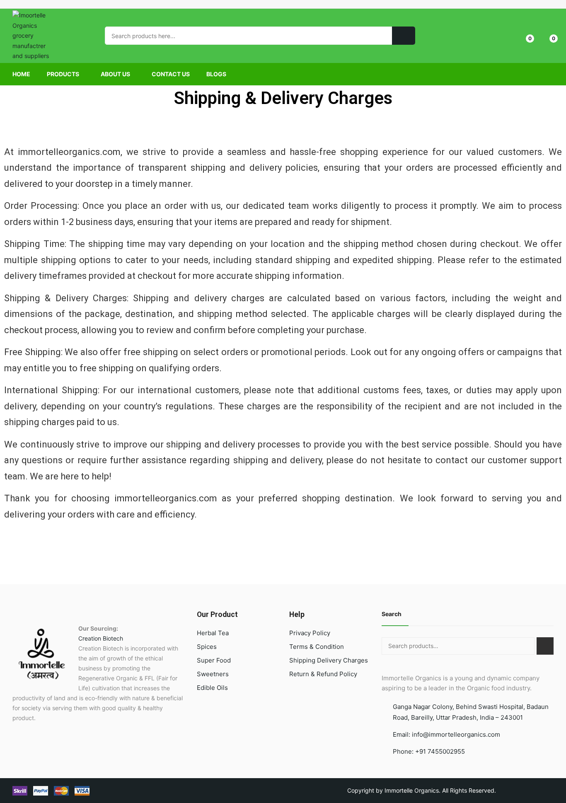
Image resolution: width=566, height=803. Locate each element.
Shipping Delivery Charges (328, 660)
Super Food (214, 660)
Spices (207, 647)
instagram (39, 4)
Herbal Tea (213, 633)
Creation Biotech (100, 638)
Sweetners (213, 674)
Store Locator (550, 4)
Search (392, 613)
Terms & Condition (316, 647)
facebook (16, 4)
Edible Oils (212, 688)
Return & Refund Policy (323, 674)
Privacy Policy (309, 633)
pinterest (27, 4)
